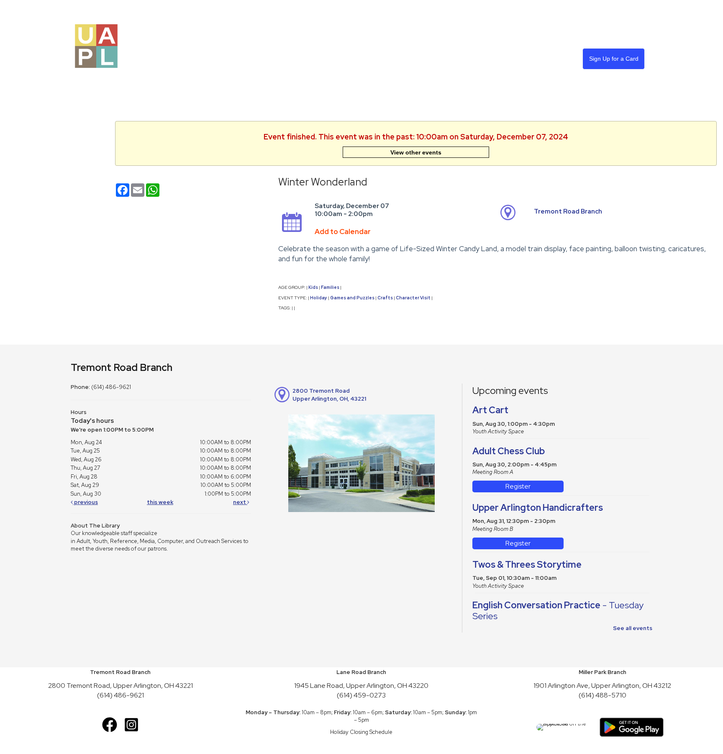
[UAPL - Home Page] (96, 45)
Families (330, 287)
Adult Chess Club (508, 451)
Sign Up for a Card (613, 58)
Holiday (318, 298)
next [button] (240, 502)
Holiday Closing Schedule (361, 732)
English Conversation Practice (558, 610)
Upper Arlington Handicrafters (537, 508)
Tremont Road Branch (568, 211)
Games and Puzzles (352, 298)
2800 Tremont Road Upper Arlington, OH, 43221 (329, 394)
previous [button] (85, 502)
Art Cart (490, 410)
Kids (313, 287)
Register (518, 486)
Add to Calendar (343, 231)
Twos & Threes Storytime (527, 564)
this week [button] (160, 502)
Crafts (385, 298)
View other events (415, 152)
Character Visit (413, 298)
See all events (632, 628)
